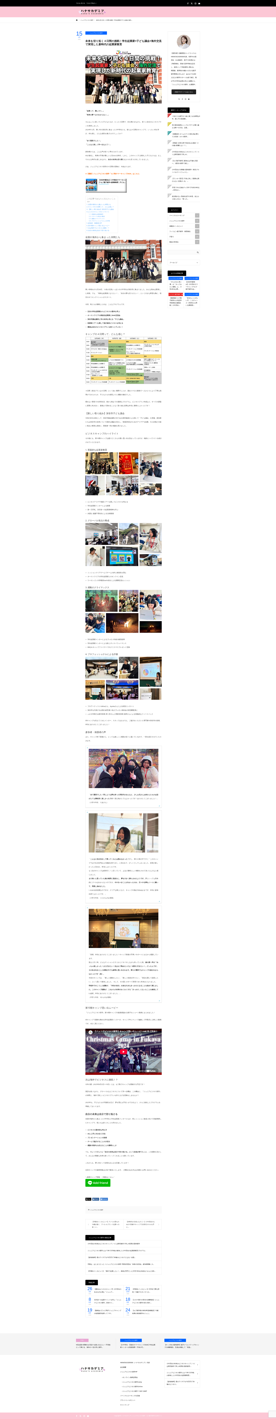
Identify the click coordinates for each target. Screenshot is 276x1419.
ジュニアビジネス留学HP (128, 1372)
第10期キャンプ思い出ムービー (99, 226)
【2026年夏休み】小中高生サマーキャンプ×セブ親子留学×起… (192, 285)
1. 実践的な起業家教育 (96, 214)
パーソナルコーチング (183, 215)
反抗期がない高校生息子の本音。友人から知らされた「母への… (185, 197)
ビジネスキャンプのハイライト (98, 212)
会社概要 (123, 1367)
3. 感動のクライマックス (97, 219)
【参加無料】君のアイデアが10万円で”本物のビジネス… (181, 1382)
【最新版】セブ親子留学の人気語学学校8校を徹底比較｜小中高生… (176, 301)
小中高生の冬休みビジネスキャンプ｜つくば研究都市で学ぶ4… (185, 153)
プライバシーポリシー (127, 1400)
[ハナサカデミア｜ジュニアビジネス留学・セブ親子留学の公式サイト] (92, 11)
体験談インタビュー (183, 226)
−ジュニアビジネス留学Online (132, 1386)
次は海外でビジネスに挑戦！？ (98, 228)
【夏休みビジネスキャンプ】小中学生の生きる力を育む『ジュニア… (107, 1290)
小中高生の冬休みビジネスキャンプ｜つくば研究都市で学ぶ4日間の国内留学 (114, 1244)
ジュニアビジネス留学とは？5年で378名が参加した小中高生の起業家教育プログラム (116, 1251)
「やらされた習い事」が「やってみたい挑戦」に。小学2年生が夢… (176, 285)
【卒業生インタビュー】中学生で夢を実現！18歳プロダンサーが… (145, 1290)
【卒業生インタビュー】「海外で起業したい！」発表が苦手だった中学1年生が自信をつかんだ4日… (121, 1271)
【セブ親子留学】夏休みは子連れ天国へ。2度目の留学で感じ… (185, 162)
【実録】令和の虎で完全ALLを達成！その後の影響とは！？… (185, 144)
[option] (96, 1344)
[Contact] (188, 98)
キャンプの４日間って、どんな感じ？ (101, 207)
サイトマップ (124, 1405)
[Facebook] (182, 98)
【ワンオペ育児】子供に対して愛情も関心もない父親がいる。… (185, 179)
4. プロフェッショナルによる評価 (100, 221)
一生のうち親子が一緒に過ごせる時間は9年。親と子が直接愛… (186, 117)
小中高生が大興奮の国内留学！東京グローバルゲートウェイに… (185, 171)
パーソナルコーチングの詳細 (130, 1396)
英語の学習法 (183, 242)
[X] (179, 98)
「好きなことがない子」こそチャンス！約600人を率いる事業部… (192, 301)
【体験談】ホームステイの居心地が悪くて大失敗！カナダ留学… (185, 135)
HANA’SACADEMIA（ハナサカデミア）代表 (135, 1362)
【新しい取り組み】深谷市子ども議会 (101, 209)
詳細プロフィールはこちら (184, 92)
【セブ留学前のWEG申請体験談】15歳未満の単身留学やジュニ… (145, 1311)
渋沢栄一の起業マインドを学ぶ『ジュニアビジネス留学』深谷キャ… (107, 1301)
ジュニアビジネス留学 (96, 33)
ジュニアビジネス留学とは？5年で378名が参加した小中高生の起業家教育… (180, 1374)
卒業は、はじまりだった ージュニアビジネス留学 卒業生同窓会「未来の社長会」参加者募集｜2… (121, 1264)
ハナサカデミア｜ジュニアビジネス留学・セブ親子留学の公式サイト (142, 1416)
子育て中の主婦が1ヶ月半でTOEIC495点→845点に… (185, 188)
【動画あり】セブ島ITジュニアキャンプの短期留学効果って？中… (107, 1311)
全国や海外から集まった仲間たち (99, 204)
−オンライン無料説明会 (130, 1377)
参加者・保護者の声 (95, 223)
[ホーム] (77, 20)
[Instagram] (185, 98)
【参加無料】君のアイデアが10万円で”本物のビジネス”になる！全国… (111, 1257)
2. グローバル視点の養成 (97, 216)
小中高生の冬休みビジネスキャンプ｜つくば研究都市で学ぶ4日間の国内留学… (181, 1364)
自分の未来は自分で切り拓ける (98, 230)
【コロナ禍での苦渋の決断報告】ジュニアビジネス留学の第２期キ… (145, 1301)
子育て (183, 237)
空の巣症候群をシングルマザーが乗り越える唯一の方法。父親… (185, 126)
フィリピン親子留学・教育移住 (183, 231)
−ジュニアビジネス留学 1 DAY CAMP (134, 1391)
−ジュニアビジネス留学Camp (132, 1382)
